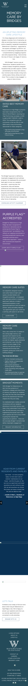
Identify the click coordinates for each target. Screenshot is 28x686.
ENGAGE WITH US (10, 619)
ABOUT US (14, 635)
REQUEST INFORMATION (13, 427)
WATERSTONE (11, 678)
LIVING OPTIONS (14, 633)
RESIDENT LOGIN (14, 660)
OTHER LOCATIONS (14, 658)
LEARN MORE (9, 315)
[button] (2, 155)
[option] (14, 155)
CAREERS (14, 656)
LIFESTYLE (14, 637)
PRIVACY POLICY (12, 680)
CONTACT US (14, 654)
